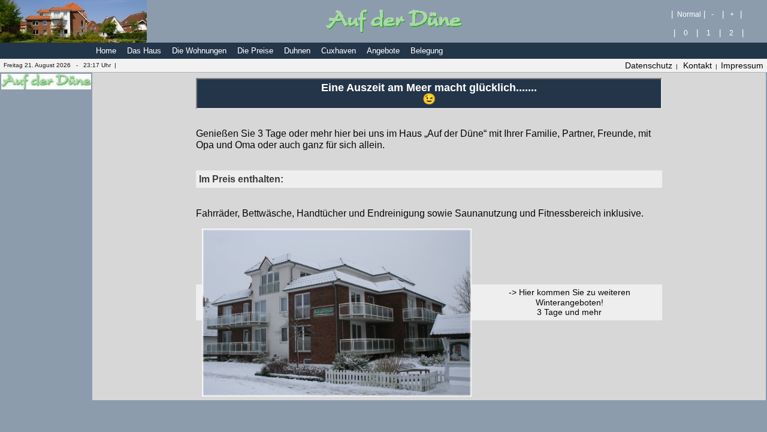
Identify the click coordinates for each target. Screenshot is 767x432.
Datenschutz (648, 65)
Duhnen (297, 50)
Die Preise (255, 50)
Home (106, 50)
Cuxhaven (338, 50)
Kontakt (697, 65)
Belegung (426, 50)
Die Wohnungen (199, 50)
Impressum (742, 65)
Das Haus (144, 50)
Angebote (383, 50)
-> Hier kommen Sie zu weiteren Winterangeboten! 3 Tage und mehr (569, 302)
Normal (688, 14)
